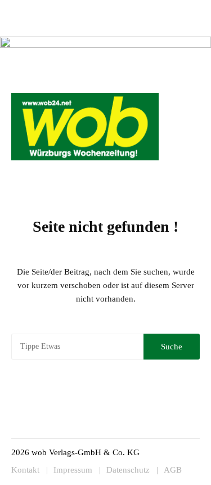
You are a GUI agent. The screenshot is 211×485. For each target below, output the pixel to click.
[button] (186, 172)
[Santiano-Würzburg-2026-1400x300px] (105, 58)
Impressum (162, 10)
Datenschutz (128, 470)
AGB (173, 470)
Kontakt (128, 10)
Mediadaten (29, 10)
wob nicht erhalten (81, 10)
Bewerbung (28, 23)
